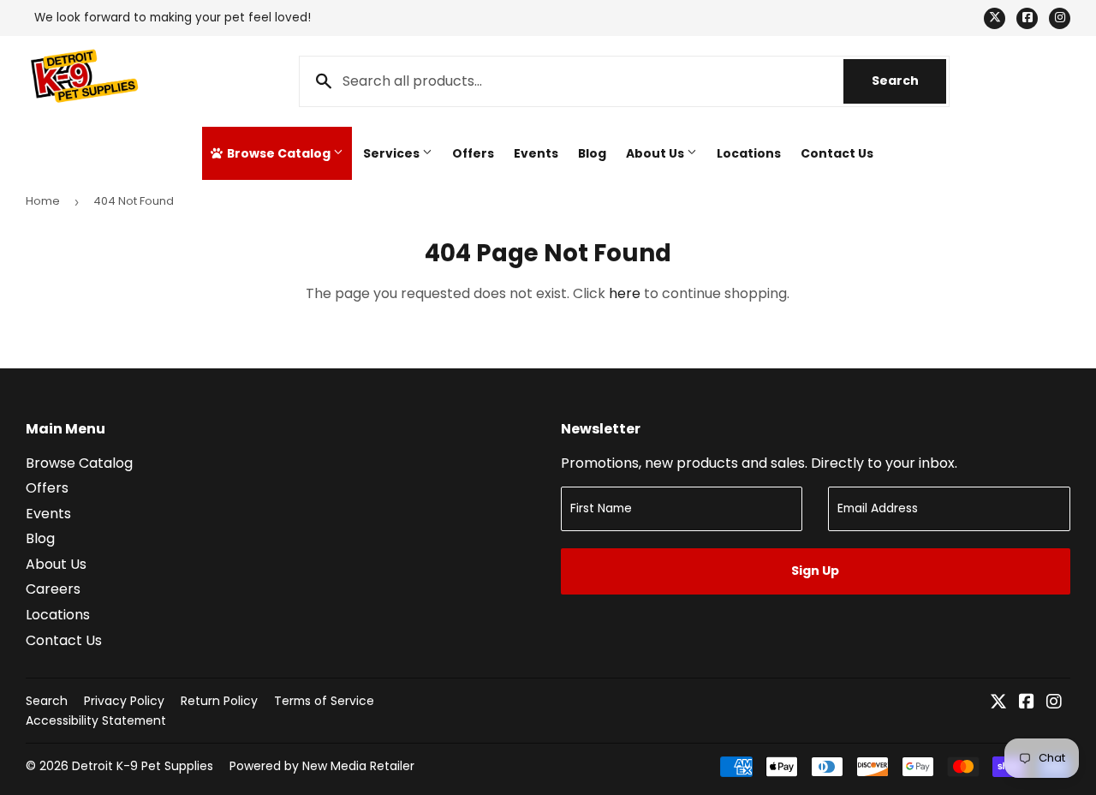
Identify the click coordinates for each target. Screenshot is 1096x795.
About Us (656, 153)
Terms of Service (324, 700)
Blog (592, 153)
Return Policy (219, 700)
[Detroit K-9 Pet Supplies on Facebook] (1026, 703)
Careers (53, 589)
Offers (473, 153)
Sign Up (815, 570)
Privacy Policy (124, 700)
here (624, 293)
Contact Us (837, 153)
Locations (749, 153)
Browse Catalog (278, 153)
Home (43, 201)
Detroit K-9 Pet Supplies (142, 765)
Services (392, 153)
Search (909, 80)
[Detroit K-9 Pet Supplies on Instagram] (1054, 703)
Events (536, 153)
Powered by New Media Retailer (321, 765)
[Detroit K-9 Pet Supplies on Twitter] (998, 703)
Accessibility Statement (96, 720)
